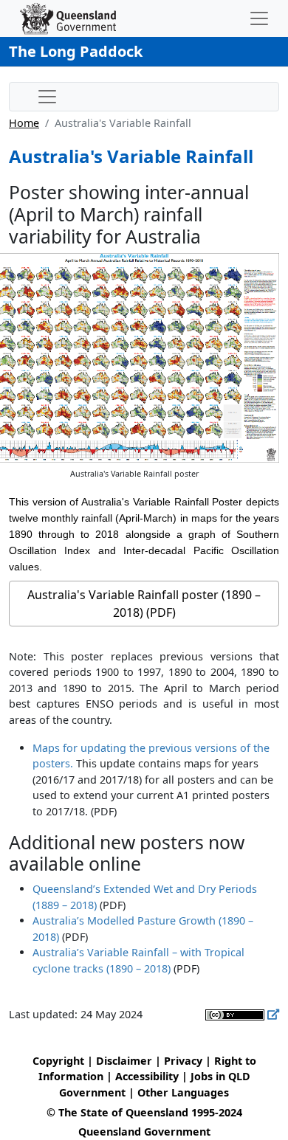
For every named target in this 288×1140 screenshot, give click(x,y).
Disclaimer (124, 1061)
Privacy (183, 1061)
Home (24, 123)
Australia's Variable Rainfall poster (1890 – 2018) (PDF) (144, 604)
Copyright (58, 1061)
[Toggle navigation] (259, 18)
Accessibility (147, 1076)
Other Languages (183, 1092)
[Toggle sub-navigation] (47, 97)
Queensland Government (144, 1132)
